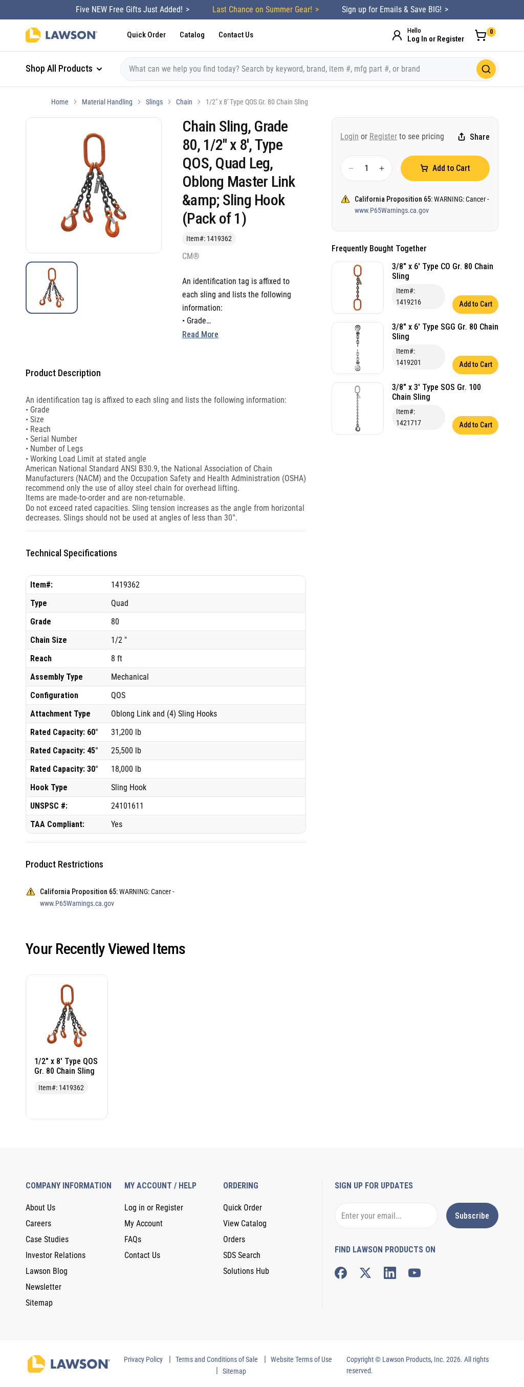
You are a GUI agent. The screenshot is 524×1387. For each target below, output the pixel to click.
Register (383, 136)
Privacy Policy (143, 1359)
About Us (40, 1207)
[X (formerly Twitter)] (365, 1273)
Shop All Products (60, 68)
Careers (38, 1223)
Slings (154, 102)
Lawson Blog (47, 1271)
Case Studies (47, 1239)
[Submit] (486, 69)
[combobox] (309, 69)
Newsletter (43, 1287)
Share (480, 137)
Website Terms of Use (301, 1359)
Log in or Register (153, 1207)
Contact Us (236, 34)
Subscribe (472, 1216)
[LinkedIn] (390, 1273)
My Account (143, 1223)
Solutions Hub (246, 1271)
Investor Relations (55, 1255)
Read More (200, 334)
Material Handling (107, 102)
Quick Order (146, 34)
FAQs (132, 1239)
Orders (234, 1239)
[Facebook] (341, 1273)
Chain (184, 102)
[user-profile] (397, 35)
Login (349, 136)
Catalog (192, 34)
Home (60, 102)
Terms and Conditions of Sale (217, 1359)
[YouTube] (414, 1273)
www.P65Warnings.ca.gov (392, 210)
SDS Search (241, 1255)
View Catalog (245, 1223)
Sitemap (39, 1303)
